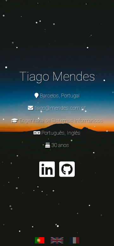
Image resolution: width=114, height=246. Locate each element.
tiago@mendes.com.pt (60, 108)
